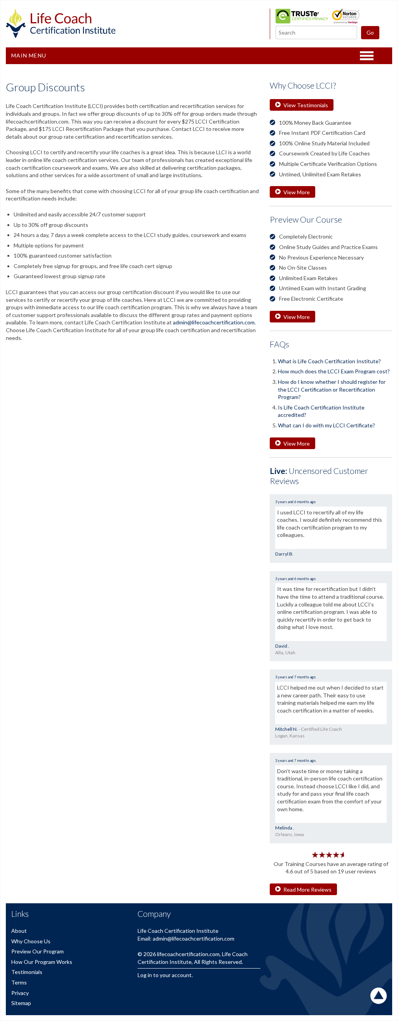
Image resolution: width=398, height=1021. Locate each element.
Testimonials (26, 972)
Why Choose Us (31, 941)
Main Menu (28, 55)
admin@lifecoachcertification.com (214, 322)
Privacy (20, 993)
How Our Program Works (41, 961)
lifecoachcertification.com (188, 954)
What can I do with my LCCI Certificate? (326, 425)
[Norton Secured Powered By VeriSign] (346, 21)
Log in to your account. (165, 975)
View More (296, 192)
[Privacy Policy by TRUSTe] (302, 21)
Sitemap (21, 1003)
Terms (19, 982)
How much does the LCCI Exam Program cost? (334, 371)
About (19, 930)
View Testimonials (305, 105)
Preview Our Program (37, 951)
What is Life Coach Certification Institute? (329, 361)
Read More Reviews (307, 889)
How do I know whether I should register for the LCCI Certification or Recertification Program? (332, 389)
